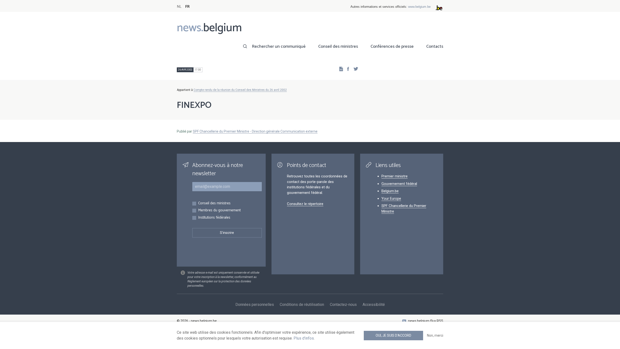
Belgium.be (390, 191)
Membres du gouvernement (219, 210)
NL (179, 6)
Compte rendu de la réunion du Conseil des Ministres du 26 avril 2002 (240, 90)
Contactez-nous (343, 304)
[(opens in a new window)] (346, 68)
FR (187, 6)
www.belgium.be (419, 6)
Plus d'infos (304, 338)
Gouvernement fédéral (399, 184)
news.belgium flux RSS (425, 321)
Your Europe (391, 198)
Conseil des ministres (338, 46)
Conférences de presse (392, 46)
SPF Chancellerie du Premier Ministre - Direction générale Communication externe (255, 131)
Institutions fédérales (214, 218)
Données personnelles (254, 304)
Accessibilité (374, 304)
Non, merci (435, 335)
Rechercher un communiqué (279, 46)
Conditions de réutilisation (302, 304)
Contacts (434, 46)
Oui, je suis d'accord (393, 335)
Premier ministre (394, 176)
